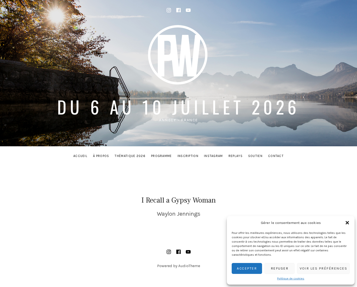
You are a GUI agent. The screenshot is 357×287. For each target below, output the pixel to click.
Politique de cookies (290, 278)
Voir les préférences (323, 268)
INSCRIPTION (188, 156)
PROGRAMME (161, 156)
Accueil (80, 156)
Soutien (255, 156)
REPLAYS (236, 156)
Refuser (280, 268)
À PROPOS (101, 156)
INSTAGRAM (213, 156)
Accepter (247, 268)
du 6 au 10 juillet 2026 (178, 107)
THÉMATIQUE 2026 (130, 156)
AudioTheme (189, 265)
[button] (347, 222)
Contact (276, 156)
